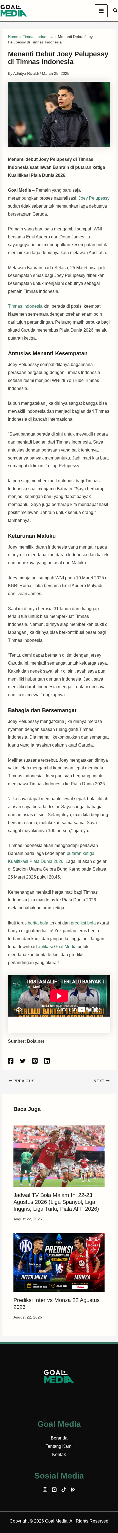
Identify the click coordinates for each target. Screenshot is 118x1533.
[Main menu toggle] (101, 10)
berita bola (38, 923)
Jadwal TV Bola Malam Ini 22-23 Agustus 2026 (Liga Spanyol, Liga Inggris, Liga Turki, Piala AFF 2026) (56, 1202)
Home (13, 36)
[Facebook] (10, 1061)
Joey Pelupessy (93, 198)
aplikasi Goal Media (57, 946)
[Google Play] (73, 1489)
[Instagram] (45, 1489)
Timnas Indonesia (38, 36)
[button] (115, 10)
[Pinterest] (35, 1061)
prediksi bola (83, 923)
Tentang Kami (59, 1446)
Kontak (59, 1454)
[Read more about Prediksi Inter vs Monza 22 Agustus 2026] (59, 1262)
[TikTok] (63, 1489)
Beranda (59, 1438)
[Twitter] (23, 1061)
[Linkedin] (47, 1061)
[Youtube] (54, 1489)
